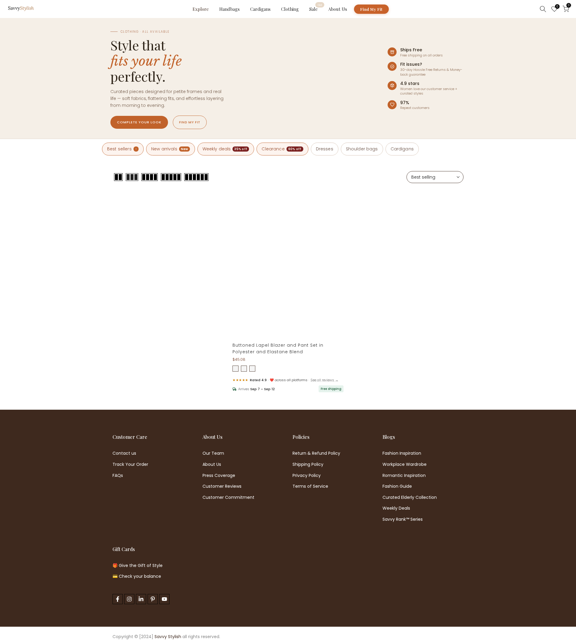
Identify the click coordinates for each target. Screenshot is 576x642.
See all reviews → (324, 380)
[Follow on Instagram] (129, 599)
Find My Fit (371, 9)
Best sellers (122, 149)
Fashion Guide (397, 486)
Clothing (290, 9)
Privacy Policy (306, 475)
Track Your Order (130, 464)
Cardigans (260, 9)
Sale (315, 8)
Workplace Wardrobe (404, 464)
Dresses (324, 149)
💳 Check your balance (136, 576)
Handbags (229, 9)
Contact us (124, 453)
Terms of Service (310, 486)
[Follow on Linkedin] (141, 599)
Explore (201, 9)
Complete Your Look (139, 122)
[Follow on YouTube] (164, 599)
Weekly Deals (396, 508)
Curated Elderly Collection (409, 497)
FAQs (117, 475)
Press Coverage (218, 475)
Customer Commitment (228, 497)
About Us (337, 9)
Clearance (281, 149)
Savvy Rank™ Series (402, 519)
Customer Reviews (222, 486)
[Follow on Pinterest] (153, 599)
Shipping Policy (307, 464)
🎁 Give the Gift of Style (137, 565)
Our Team (213, 453)
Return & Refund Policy (316, 453)
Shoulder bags (362, 149)
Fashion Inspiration (401, 453)
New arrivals (169, 149)
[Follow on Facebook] (117, 599)
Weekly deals (225, 149)
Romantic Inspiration (404, 475)
